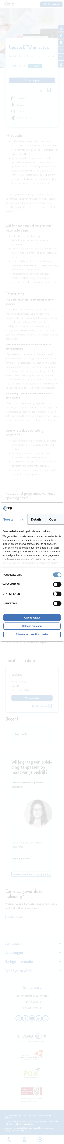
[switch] (57, 584)
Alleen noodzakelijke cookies (32, 634)
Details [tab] (36, 519)
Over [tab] (53, 519)
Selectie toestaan (32, 626)
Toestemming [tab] (13, 519)
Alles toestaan (32, 617)
